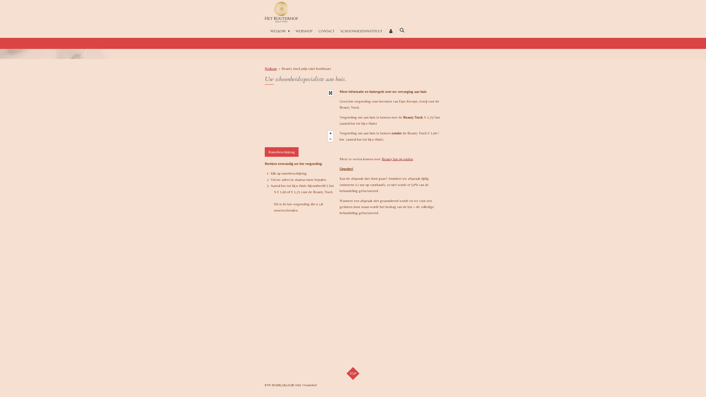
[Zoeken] (401, 30)
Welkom (271, 68)
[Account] (390, 31)
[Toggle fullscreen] (330, 93)
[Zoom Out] (330, 139)
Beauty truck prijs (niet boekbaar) (306, 68)
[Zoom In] (330, 133)
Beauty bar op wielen (397, 159)
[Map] (300, 116)
